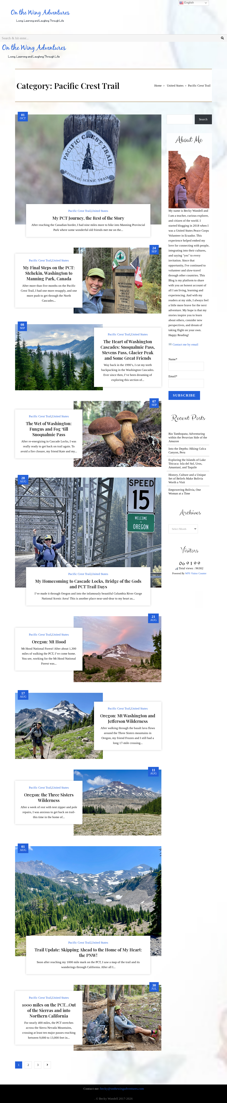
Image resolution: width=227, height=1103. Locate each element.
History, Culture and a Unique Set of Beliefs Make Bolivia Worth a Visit (187, 478)
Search (203, 119)
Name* (172, 359)
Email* (172, 376)
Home (158, 85)
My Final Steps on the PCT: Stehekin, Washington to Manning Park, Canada (49, 273)
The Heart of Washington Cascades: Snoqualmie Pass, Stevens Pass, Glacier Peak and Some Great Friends (128, 350)
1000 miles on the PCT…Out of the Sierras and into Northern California (49, 1010)
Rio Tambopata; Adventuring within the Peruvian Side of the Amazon (187, 437)
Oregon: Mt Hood (49, 641)
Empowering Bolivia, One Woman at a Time (184, 491)
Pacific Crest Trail (79, 211)
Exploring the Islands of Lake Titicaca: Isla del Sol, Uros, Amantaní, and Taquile (187, 463)
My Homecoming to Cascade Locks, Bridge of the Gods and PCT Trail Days (88, 583)
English (189, 2)
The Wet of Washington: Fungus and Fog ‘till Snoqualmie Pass (49, 429)
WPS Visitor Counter (195, 573)
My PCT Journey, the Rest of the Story (88, 218)
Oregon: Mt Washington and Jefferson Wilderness (127, 718)
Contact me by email (185, 344)
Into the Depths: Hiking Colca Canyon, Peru (187, 450)
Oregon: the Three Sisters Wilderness (49, 797)
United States (175, 85)
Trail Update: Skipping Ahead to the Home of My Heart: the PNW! (88, 952)
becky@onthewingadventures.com (122, 1088)
